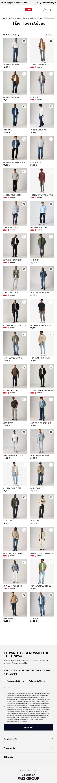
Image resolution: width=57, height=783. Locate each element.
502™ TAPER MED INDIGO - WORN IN (41, 585)
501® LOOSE (35, 488)
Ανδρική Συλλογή (37, 681)
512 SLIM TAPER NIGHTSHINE (42, 390)
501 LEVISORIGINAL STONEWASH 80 (11, 64)
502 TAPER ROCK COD (39, 227)
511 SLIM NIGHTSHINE (12, 195)
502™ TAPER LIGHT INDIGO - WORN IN (15, 455)
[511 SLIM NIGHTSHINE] (15, 180)
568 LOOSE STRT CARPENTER (41, 553)
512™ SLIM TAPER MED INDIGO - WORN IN (39, 357)
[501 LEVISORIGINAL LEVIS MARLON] (15, 83)
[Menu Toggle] (5, 9)
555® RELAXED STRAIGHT (13, 357)
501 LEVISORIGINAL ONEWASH (38, 129)
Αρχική (5, 18)
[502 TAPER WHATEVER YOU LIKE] (42, 311)
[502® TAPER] (15, 115)
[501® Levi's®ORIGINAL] (42, 278)
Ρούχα (18, 18)
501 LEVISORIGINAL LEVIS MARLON (13, 97)
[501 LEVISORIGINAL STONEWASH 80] (15, 50)
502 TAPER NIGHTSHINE (12, 260)
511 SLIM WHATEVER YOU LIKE (40, 64)
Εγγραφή (28, 727)
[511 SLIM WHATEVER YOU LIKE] (42, 50)
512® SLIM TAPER (37, 162)
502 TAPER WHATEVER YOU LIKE (41, 325)
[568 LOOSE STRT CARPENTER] (42, 539)
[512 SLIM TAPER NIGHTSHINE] (42, 376)
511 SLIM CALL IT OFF (12, 488)
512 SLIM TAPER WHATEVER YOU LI (41, 195)
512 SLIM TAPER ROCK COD (14, 325)
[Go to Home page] (28, 9)
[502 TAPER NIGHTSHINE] (15, 245)
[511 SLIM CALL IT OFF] (15, 474)
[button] (44, 9)
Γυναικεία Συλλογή (15, 681)
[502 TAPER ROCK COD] (42, 213)
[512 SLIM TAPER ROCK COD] (15, 311)
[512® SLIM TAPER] (42, 148)
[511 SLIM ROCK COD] (15, 376)
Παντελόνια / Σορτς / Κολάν (32, 18)
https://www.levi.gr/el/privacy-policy (24, 697)
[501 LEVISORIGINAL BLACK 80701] (15, 148)
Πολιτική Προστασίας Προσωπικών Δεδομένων (28, 694)
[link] (5, 632)
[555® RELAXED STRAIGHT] (15, 343)
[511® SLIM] (42, 83)
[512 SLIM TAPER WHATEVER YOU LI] (42, 180)
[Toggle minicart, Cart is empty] (52, 9)
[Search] (44, 9)
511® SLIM (34, 97)
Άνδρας (12, 18)
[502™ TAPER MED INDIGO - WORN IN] (42, 571)
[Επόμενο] (51, 632)
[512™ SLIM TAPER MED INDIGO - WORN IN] (42, 343)
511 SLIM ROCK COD (11, 390)
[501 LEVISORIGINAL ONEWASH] (42, 115)
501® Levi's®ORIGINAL (39, 292)
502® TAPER (8, 129)
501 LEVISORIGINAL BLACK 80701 (14, 162)
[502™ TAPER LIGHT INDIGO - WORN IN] (15, 441)
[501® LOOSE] (42, 474)
